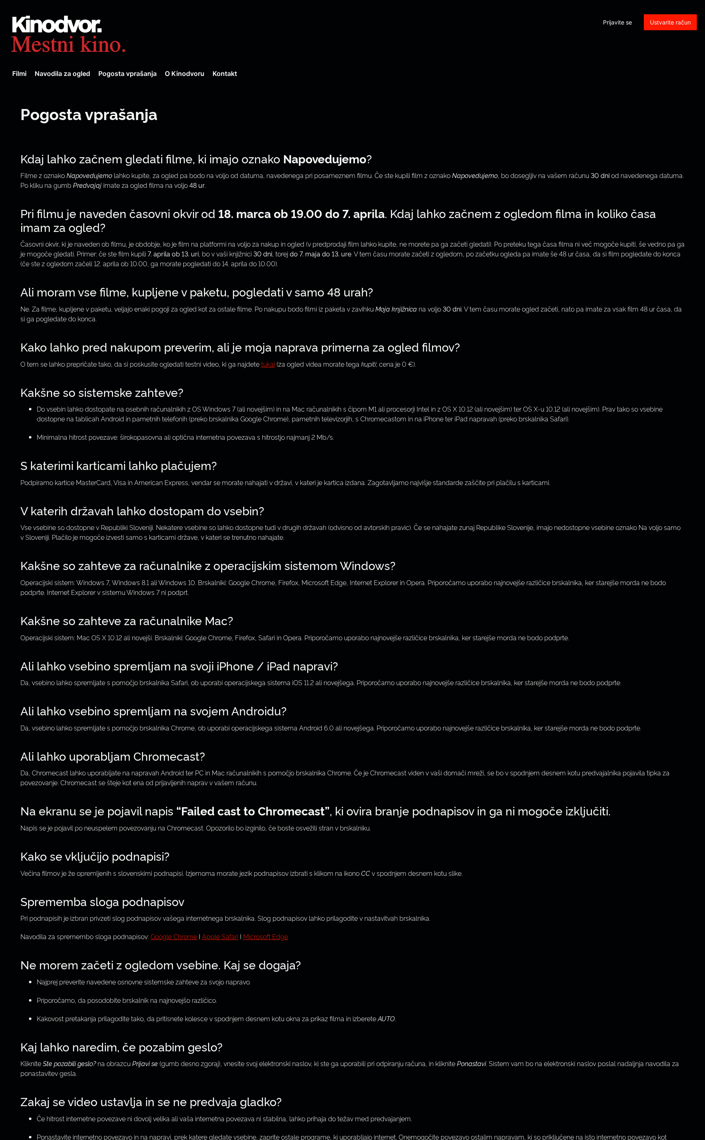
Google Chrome (174, 936)
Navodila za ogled (62, 73)
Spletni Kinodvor (69, 32)
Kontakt (225, 73)
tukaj (268, 363)
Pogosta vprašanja (127, 73)
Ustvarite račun (670, 22)
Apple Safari (220, 936)
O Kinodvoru (184, 73)
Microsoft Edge (265, 936)
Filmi (19, 73)
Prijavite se (617, 22)
